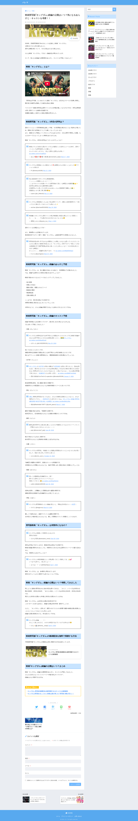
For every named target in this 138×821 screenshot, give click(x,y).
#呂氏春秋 (57, 366)
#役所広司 (46, 399)
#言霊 (73, 504)
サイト (27, 773)
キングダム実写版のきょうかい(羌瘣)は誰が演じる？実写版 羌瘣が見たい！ (51, 693)
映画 (89, 88)
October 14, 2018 (49, 456)
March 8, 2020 (48, 507)
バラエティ (91, 81)
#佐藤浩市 (42, 373)
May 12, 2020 (48, 193)
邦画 (79, 713)
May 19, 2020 (52, 207)
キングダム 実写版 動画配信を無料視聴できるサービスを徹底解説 (48, 691)
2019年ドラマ (92, 70)
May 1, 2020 (52, 221)
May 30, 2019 (52, 343)
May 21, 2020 (47, 170)
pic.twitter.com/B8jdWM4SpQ (64, 251)
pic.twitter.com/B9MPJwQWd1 (67, 373)
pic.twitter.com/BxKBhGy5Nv (61, 401)
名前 (27, 758)
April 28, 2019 (55, 538)
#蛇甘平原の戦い (41, 401)
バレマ (25, 2)
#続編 (72, 399)
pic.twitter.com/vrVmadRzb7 (37, 153)
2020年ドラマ (92, 74)
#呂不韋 (41, 366)
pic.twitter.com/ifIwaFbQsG (50, 481)
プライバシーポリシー (67, 816)
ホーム (58, 816)
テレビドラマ (92, 77)
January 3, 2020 (69, 376)
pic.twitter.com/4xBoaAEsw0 (37, 340)
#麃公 (31, 396)
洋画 (89, 91)
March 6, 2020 (48, 254)
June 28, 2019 (49, 430)
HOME (70, 813)
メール (28, 766)
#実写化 (77, 399)
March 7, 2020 (65, 157)
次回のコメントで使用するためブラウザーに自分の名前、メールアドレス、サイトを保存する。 (53, 780)
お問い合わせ (78, 816)
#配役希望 (32, 401)
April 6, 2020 (52, 625)
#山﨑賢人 (49, 401)
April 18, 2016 (50, 484)
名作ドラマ (91, 84)
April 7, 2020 (54, 565)
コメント (28, 745)
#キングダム (67, 338)
